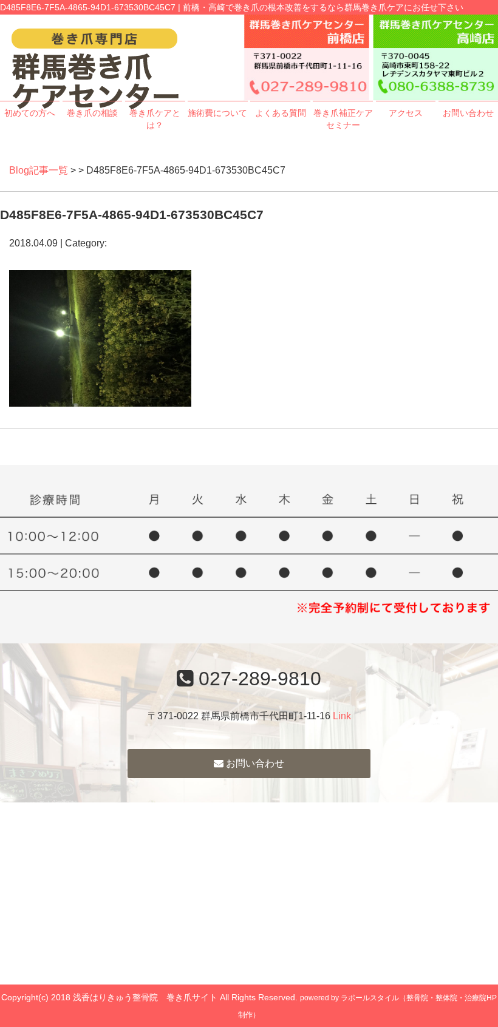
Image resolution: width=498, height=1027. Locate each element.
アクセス (406, 113)
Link (342, 716)
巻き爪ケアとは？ (154, 119)
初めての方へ (29, 113)
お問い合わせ (468, 113)
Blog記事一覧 (38, 170)
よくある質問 (280, 113)
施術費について (217, 113)
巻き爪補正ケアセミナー (342, 119)
